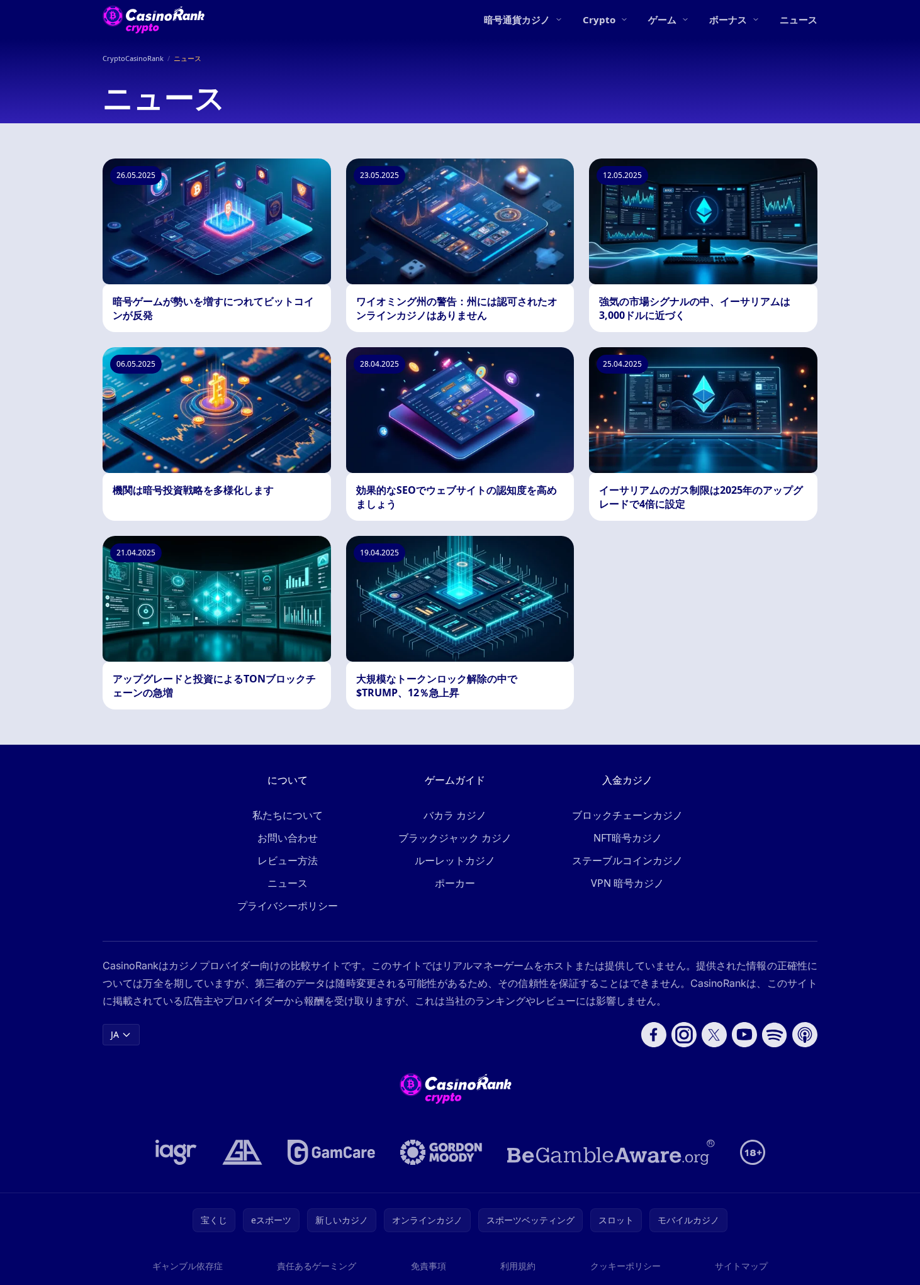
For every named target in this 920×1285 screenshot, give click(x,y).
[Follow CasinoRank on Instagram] (684, 1034)
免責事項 (428, 1266)
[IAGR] (176, 1152)
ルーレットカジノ (455, 860)
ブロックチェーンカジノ (627, 815)
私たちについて (287, 815)
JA (115, 1034)
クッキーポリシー (625, 1266)
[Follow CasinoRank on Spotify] (774, 1034)
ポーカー (455, 883)
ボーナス (728, 19)
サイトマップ (741, 1266)
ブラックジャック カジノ (455, 838)
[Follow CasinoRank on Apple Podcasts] (804, 1034)
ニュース (798, 19)
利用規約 (518, 1266)
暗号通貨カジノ (517, 19)
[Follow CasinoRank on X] (714, 1034)
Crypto (599, 19)
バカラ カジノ (455, 815)
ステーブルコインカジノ (627, 860)
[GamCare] (331, 1152)
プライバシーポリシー (287, 906)
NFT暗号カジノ (627, 838)
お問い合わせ (287, 838)
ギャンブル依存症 (187, 1266)
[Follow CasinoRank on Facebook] (653, 1034)
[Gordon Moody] (441, 1152)
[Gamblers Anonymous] (242, 1152)
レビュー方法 (287, 860)
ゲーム (662, 19)
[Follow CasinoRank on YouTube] (744, 1034)
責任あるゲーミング (316, 1266)
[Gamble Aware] (611, 1152)
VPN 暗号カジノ (627, 883)
